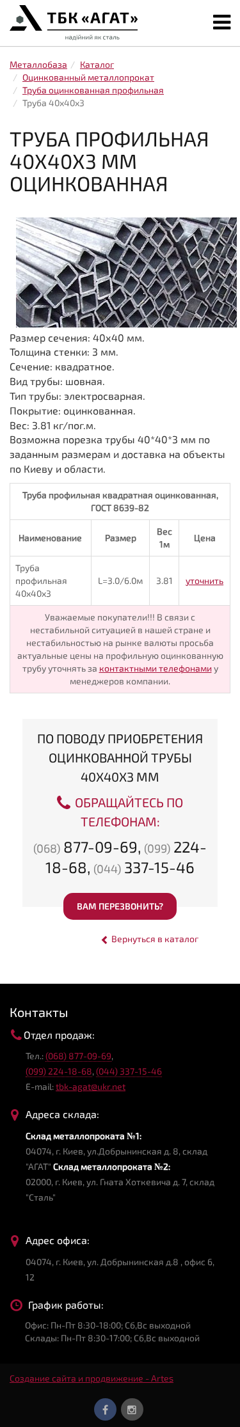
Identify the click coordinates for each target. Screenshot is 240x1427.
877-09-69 (85, 846)
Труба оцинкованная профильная (93, 89)
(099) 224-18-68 (59, 1071)
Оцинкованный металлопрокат (88, 77)
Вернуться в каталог (153, 938)
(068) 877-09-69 (78, 1055)
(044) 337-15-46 (129, 1071)
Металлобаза (38, 64)
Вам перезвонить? (120, 906)
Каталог (97, 64)
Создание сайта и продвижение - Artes (91, 1378)
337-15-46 (144, 867)
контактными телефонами (155, 668)
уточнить (204, 580)
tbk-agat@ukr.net (90, 1086)
